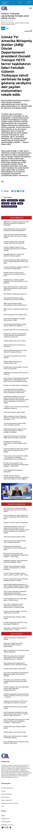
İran (2, 806)
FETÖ (22, 200)
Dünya (3, 791)
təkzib (20, 203)
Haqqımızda (5, 818)
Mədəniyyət (5, 797)
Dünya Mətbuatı (6, 794)
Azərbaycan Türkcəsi (5, 2)
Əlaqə (3, 815)
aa (7, 28)
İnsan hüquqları (6, 800)
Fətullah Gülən (12, 200)
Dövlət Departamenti (9, 206)
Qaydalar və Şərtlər (7, 825)
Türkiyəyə (5, 203)
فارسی (20, 2)
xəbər (13, 203)
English (29, 2)
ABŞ (3, 200)
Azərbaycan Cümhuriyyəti (9, 803)
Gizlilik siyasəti (6, 821)
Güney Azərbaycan (7, 788)
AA (3, 28)
